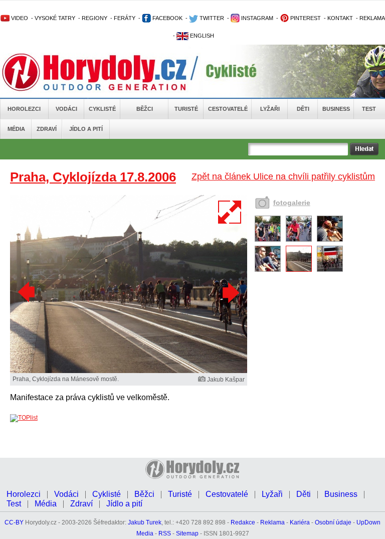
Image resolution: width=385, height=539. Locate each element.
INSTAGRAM (256, 18)
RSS (164, 533)
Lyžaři (270, 109)
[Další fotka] (229, 292)
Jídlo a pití (86, 129)
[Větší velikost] (230, 212)
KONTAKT (340, 18)
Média (16, 129)
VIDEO (19, 18)
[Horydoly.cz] (106, 72)
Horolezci (24, 109)
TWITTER (211, 18)
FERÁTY (124, 18)
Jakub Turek (144, 522)
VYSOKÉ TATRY (55, 18)
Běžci (144, 109)
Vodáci (66, 109)
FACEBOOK (166, 18)
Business (336, 109)
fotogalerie (291, 203)
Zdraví (47, 129)
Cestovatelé (228, 109)
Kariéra (300, 522)
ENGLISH (201, 36)
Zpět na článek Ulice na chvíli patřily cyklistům (283, 176)
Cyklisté (102, 109)
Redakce (243, 522)
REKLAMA (372, 18)
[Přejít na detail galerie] (128, 371)
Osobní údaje (333, 522)
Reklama (272, 522)
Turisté (186, 109)
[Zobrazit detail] (268, 239)
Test (369, 109)
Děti (303, 109)
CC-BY (14, 522)
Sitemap (187, 533)
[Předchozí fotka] (27, 292)
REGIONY (94, 18)
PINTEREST (305, 18)
